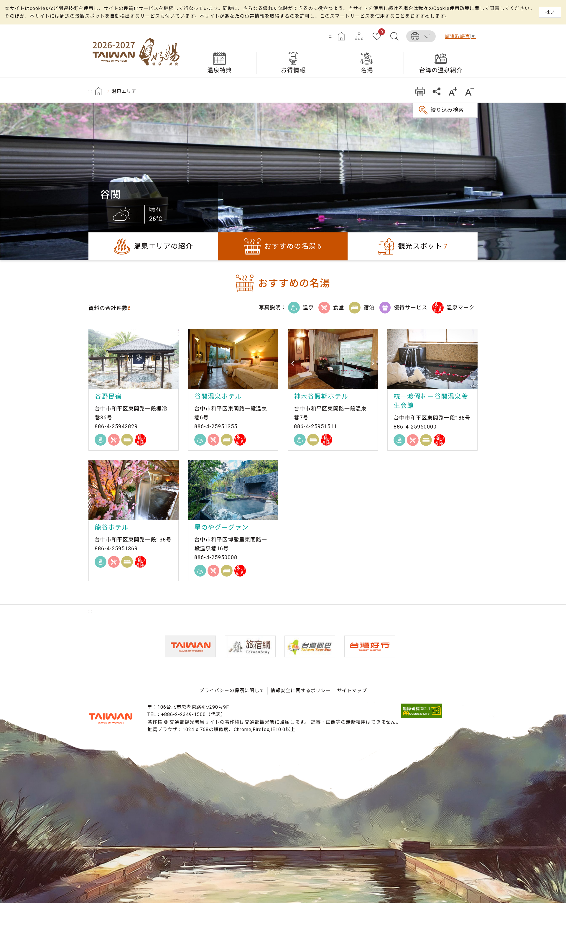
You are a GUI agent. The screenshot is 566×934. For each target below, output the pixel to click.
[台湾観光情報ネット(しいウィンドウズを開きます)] (190, 646)
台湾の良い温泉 (135, 51)
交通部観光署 (110, 718)
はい (550, 12)
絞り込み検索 (447, 110)
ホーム (341, 36)
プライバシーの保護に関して (231, 690)
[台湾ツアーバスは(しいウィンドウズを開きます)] (309, 646)
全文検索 (394, 36)
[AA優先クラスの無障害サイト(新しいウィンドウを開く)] (421, 716)
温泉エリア (123, 91)
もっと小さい (469, 91)
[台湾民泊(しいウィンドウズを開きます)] (250, 646)
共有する (436, 91)
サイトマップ (359, 36)
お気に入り (382, 32)
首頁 (98, 91)
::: (331, 36)
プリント (420, 91)
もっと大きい (453, 91)
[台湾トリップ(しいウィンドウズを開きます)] (369, 646)
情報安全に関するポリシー (301, 690)
